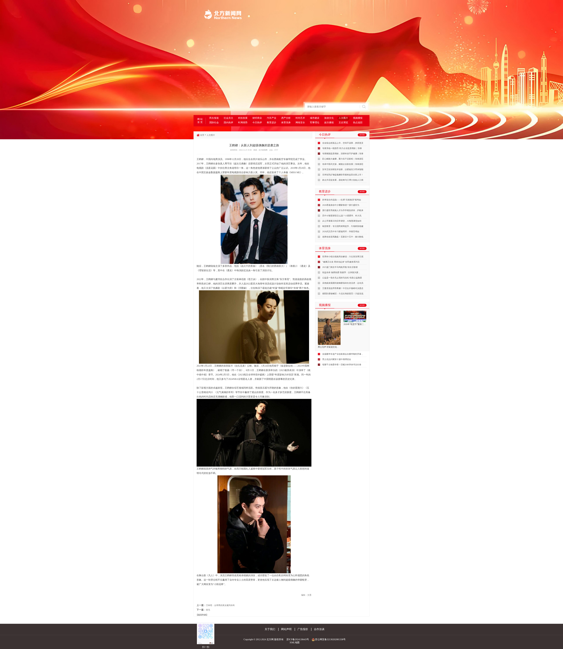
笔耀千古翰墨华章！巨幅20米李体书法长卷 (341, 365)
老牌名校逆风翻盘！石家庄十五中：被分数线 (342, 237)
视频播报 (357, 118)
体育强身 (286, 122)
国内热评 (228, 122)
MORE (362, 135)
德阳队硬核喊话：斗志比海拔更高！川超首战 (342, 294)
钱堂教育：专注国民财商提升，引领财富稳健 (342, 226)
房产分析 (286, 118)
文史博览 (343, 122)
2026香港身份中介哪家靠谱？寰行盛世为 (340, 205)
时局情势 (242, 122)
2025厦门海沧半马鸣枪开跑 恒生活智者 (340, 267)
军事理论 (314, 122)
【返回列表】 (202, 615)
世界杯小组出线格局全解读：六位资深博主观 (342, 257)
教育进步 (271, 122)
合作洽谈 (319, 629)
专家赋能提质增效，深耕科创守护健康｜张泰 (342, 153)
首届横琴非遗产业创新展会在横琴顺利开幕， (342, 354)
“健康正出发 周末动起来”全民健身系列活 (340, 262)
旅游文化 (329, 118)
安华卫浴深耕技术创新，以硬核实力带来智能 (342, 169)
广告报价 (302, 629)
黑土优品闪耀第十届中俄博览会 (336, 359)
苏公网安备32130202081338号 (330, 639)
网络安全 (300, 122)
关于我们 (270, 629)
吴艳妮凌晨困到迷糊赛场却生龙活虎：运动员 (342, 283)
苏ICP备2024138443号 (297, 639)
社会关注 (228, 118)
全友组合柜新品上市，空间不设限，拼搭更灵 (342, 143)
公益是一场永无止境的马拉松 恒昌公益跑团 (342, 278)
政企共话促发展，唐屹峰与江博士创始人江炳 (342, 180)
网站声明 (286, 629)
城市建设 (314, 118)
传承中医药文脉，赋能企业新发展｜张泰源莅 (342, 164)
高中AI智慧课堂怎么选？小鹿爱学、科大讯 (341, 216)
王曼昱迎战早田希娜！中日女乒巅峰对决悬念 (342, 288)
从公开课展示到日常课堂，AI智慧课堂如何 (341, 221)
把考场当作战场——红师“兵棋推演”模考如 (341, 200)
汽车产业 (271, 118)
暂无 (208, 610)
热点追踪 (357, 122)
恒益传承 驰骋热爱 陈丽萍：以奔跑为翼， (341, 272)
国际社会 (214, 122)
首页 (202, 135)
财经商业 (257, 118)
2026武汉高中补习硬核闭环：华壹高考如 (340, 231)
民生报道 (214, 118)
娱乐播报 (329, 122)
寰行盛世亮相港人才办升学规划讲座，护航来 (342, 210)
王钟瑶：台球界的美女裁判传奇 (220, 605)
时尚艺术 (300, 118)
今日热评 (257, 122)
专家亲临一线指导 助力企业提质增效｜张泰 (342, 148)
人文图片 (343, 118)
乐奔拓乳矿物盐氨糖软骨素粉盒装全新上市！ (342, 175)
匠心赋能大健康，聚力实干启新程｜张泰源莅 (342, 159)
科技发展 (242, 118)
